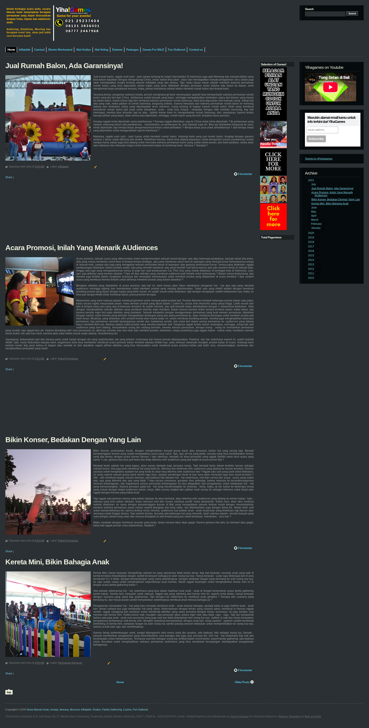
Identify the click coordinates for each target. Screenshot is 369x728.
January (316, 227)
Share (8, 177)
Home (120, 682)
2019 (311, 237)
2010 (311, 277)
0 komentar (245, 174)
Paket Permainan (68, 358)
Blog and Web (313, 716)
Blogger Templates (290, 716)
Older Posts (242, 682)
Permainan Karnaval (70, 662)
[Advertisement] (129, 214)
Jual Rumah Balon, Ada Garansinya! (332, 188)
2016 (311, 251)
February (316, 223)
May (314, 211)
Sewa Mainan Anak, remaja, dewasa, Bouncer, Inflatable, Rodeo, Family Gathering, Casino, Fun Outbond (87, 709)
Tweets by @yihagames (318, 158)
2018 (311, 242)
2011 (311, 273)
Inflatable (63, 166)
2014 (311, 259)
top (9, 692)
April (314, 215)
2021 (311, 180)
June (314, 207)
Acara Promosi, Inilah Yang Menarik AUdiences (81, 248)
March (315, 219)
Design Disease (239, 716)
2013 (311, 264)
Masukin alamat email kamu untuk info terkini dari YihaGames (332, 119)
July (313, 184)
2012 (311, 268)
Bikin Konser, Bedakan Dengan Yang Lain (335, 199)
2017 (311, 246)
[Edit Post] (95, 166)
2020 (311, 233)
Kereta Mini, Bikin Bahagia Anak (329, 203)
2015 (311, 255)
